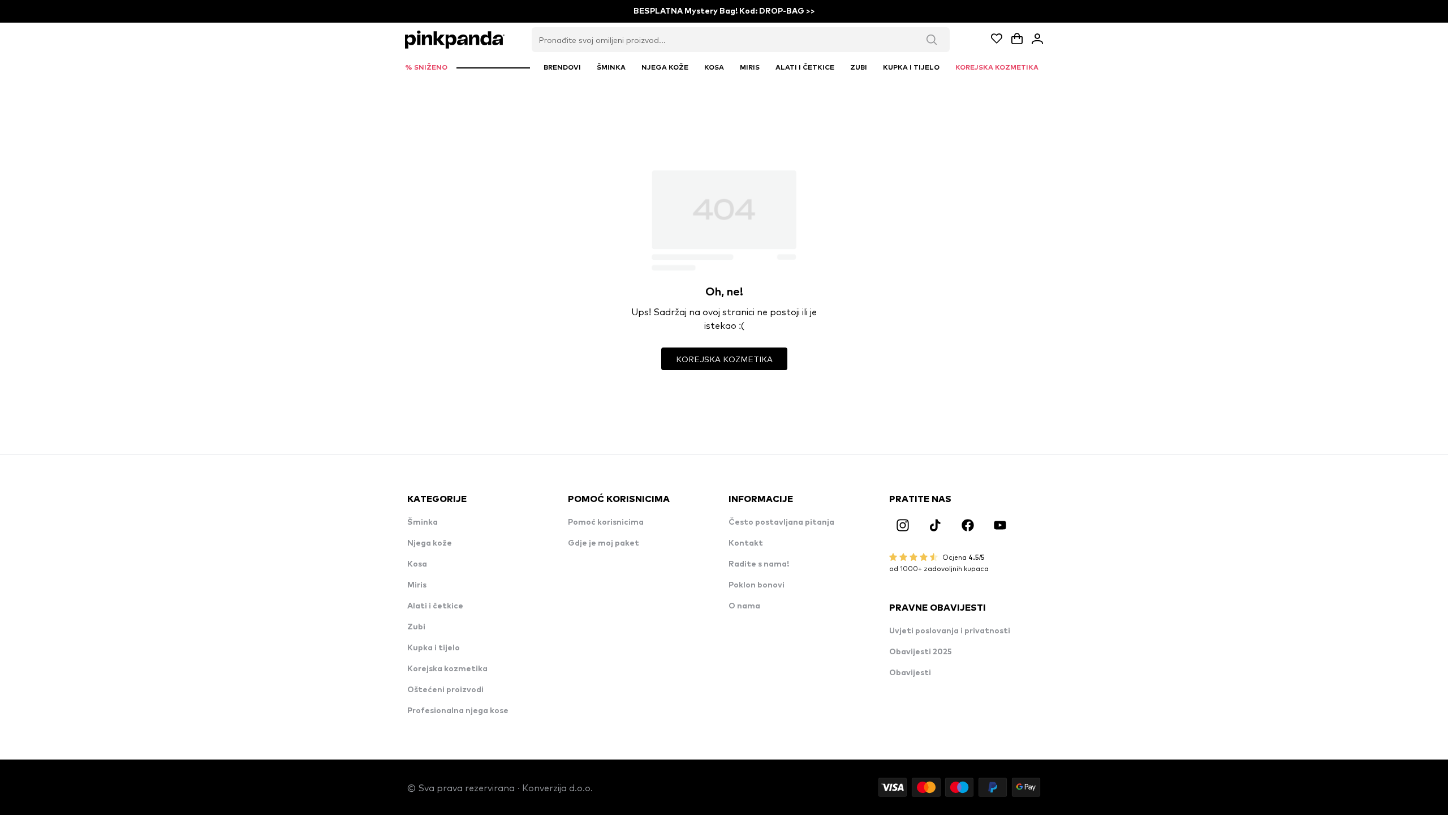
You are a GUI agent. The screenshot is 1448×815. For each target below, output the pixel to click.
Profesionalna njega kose (457, 711)
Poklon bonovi (757, 585)
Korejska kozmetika (447, 669)
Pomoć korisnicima (606, 522)
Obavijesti (910, 673)
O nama (744, 606)
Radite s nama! (759, 564)
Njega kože (429, 543)
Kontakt (746, 543)
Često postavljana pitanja (781, 522)
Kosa (417, 564)
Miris (416, 585)
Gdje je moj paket (603, 543)
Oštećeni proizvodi (445, 690)
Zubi (416, 627)
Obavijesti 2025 (920, 652)
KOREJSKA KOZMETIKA (724, 359)
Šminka (422, 522)
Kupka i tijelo (433, 648)
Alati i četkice (435, 606)
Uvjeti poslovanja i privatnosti (949, 631)
